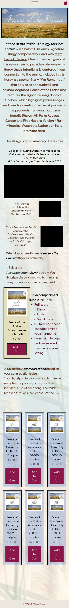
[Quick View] (17, 302)
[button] (66, 2)
